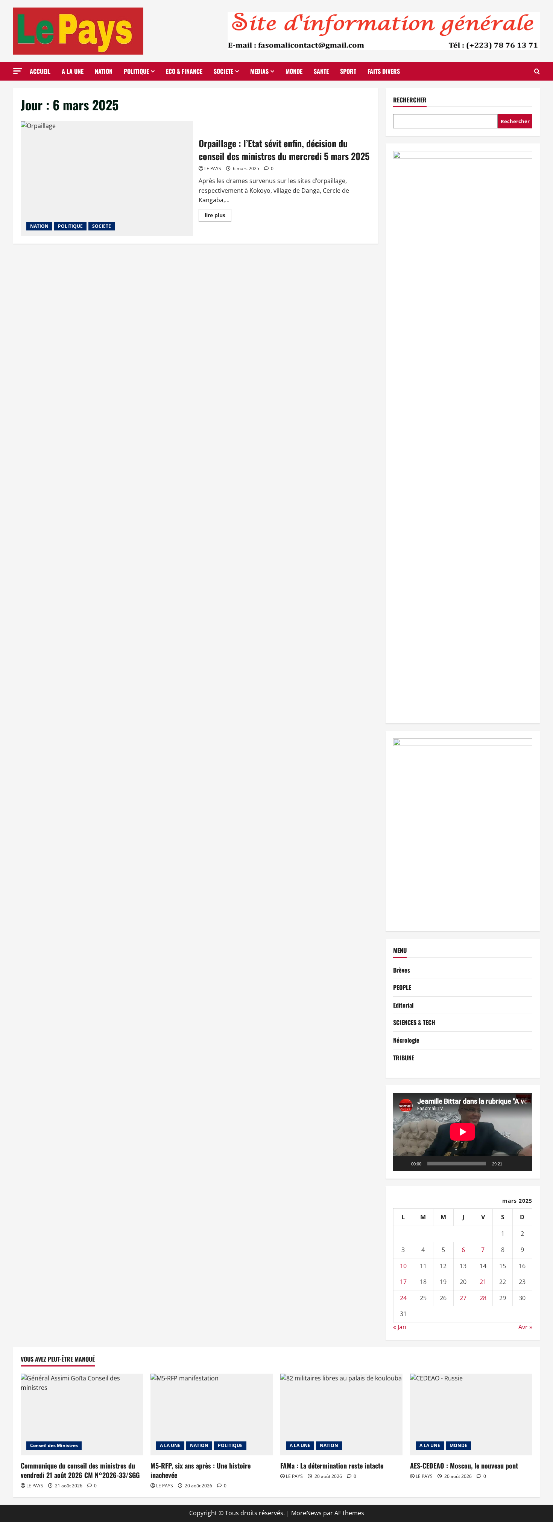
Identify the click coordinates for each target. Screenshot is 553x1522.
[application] (462, 1132)
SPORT (348, 71)
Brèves (401, 970)
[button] (17, 71)
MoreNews (306, 1513)
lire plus (218, 216)
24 (403, 1298)
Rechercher (410, 100)
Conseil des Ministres (54, 1445)
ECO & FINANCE (184, 71)
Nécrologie (406, 1040)
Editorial (403, 1005)
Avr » (525, 1327)
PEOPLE (402, 987)
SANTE (321, 71)
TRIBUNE (403, 1057)
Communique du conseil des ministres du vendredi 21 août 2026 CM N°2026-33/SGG (80, 1470)
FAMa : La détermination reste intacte (331, 1465)
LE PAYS (212, 168)
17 (403, 1282)
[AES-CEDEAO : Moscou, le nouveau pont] (471, 1414)
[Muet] (510, 1163)
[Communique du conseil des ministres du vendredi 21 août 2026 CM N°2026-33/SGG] (82, 1414)
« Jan (399, 1327)
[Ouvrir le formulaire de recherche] (537, 71)
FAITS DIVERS (384, 71)
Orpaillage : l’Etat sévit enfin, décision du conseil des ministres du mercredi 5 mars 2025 (107, 178)
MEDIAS (259, 71)
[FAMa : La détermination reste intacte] (341, 1414)
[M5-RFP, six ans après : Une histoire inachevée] (211, 1414)
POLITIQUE (136, 71)
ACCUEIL (40, 71)
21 (483, 1282)
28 (483, 1298)
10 (403, 1266)
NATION (103, 71)
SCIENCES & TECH (414, 1022)
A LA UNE (73, 71)
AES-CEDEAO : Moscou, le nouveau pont (464, 1465)
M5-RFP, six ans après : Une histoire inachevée (200, 1470)
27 (463, 1298)
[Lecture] (403, 1163)
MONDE (294, 71)
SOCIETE (223, 71)
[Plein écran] (522, 1163)
